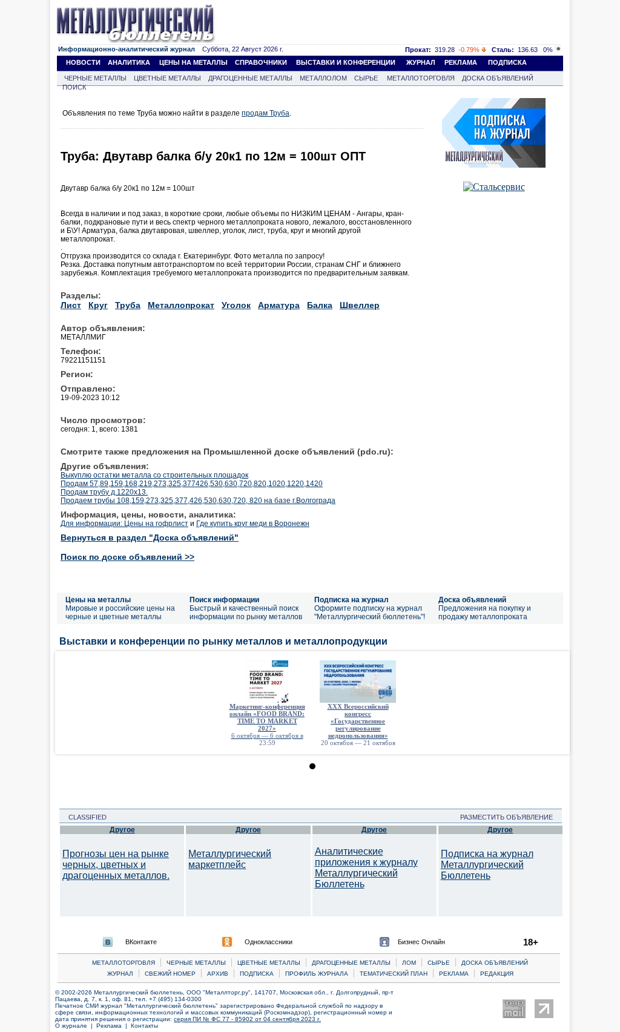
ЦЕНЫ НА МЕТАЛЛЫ (193, 62)
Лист (71, 305)
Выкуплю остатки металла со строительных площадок (154, 475)
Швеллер (360, 305)
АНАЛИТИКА (129, 62)
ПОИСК (74, 87)
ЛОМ (409, 962)
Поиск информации (224, 600)
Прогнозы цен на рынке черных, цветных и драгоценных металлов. (116, 865)
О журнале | (75, 1025)
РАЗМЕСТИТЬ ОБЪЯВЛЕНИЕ (510, 817)
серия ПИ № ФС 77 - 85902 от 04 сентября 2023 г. (247, 1019)
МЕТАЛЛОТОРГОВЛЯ (421, 78)
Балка (319, 305)
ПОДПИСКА (507, 62)
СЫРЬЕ (366, 78)
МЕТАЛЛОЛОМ (323, 78)
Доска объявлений (472, 600)
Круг (98, 305)
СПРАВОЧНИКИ (261, 62)
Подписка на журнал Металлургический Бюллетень (487, 865)
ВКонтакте (141, 941)
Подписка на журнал (351, 600)
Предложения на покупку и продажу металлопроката (484, 612)
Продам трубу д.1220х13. (104, 492)
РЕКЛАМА (460, 62)
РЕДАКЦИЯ (496, 973)
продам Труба (265, 113)
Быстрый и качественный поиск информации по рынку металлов (246, 612)
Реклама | (113, 1025)
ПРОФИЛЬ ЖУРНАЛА (316, 973)
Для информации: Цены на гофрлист (124, 523)
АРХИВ (217, 973)
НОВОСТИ (83, 62)
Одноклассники (268, 941)
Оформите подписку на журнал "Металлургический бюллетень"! (369, 612)
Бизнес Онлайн (421, 941)
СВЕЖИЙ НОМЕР (170, 973)
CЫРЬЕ (438, 962)
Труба (127, 305)
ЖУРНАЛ (420, 62)
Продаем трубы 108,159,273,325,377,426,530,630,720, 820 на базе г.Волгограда (198, 500)
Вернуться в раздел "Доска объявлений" (150, 537)
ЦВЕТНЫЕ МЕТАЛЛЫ (167, 78)
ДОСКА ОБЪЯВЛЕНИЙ (497, 78)
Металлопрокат (181, 305)
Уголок (236, 305)
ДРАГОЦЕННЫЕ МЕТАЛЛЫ (250, 78)
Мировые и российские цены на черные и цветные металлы (120, 612)
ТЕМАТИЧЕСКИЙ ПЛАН (393, 973)
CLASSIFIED (84, 817)
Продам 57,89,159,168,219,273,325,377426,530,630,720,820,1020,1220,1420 (192, 483)
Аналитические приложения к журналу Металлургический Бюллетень (366, 867)
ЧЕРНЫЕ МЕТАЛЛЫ (95, 78)
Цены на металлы (98, 600)
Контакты (144, 1025)
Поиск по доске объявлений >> (127, 557)
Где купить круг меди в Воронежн (252, 523)
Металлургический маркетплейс (229, 859)
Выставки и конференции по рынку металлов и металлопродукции (223, 641)
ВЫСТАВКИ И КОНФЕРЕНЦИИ (345, 62)
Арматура (279, 305)
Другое (122, 830)
